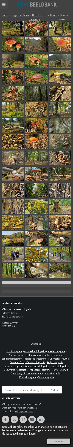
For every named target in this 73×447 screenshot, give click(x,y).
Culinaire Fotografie (13, 365)
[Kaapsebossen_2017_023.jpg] (60, 93)
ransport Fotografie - (21, 362)
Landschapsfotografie (12, 358)
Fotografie (40, 362)
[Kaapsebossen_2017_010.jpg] (13, 77)
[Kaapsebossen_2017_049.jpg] (13, 222)
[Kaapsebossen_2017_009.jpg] (60, 61)
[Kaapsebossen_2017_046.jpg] (13, 206)
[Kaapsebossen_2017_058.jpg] (36, 255)
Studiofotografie (14, 351)
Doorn (53, 15)
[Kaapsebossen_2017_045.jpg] (60, 190)
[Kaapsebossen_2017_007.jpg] (13, 61)
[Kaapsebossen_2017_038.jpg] (60, 158)
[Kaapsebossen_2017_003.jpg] (60, 29)
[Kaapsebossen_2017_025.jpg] (36, 109)
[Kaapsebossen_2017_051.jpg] (36, 222)
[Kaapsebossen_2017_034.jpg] (60, 142)
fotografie (57, 354)
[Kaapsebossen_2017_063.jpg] (60, 271)
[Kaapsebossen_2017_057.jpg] (13, 255)
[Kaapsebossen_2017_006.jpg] (60, 45)
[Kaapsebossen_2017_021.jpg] (13, 93)
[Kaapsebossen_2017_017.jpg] (60, 77)
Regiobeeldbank (20, 15)
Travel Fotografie (60, 369)
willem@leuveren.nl (24, 411)
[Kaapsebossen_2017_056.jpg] (60, 238)
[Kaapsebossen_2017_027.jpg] (60, 109)
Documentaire (11, 369)
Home (5, 15)
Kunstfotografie (35, 373)
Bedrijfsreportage (34, 354)
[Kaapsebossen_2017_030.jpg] (36, 125)
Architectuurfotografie (35, 351)
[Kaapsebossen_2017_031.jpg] (60, 125)
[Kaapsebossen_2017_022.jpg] (36, 93)
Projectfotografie (55, 362)
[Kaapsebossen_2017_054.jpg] (13, 238)
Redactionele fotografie (35, 358)
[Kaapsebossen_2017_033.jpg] (36, 142)
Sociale (54, 365)
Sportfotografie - (19, 373)
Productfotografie (27, 377)
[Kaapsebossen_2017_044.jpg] (36, 190)
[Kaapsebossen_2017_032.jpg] (13, 142)
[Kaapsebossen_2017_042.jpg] (60, 174)
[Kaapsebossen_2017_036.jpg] (13, 158)
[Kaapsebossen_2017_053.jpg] (60, 222)
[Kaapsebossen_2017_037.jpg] (36, 158)
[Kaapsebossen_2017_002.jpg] (36, 29)
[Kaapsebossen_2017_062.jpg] (36, 271)
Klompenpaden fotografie (36, 365)
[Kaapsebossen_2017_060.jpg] (13, 271)
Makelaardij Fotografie (40, 369)
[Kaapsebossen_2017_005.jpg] (36, 45)
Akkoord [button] (58, 441)
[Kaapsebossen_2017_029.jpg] (13, 125)
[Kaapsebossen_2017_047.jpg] (36, 206)
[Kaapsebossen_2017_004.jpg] (13, 45)
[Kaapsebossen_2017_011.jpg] (36, 77)
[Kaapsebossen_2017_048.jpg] (60, 206)
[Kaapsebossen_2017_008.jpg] (36, 61)
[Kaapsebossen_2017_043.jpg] (13, 190)
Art (33, 362)
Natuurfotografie (52, 373)
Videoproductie (16, 354)
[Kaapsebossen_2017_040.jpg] (36, 174)
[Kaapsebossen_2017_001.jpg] (13, 29)
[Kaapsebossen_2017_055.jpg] (36, 238)
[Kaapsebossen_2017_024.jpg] (13, 109)
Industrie (49, 354)
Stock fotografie (46, 377)
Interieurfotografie (56, 351)
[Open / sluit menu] (4, 4)
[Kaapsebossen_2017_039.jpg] (13, 174)
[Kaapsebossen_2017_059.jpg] (60, 255)
